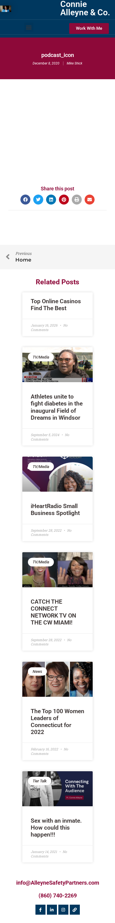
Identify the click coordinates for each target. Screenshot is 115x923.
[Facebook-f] (40, 910)
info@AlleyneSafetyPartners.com (57, 882)
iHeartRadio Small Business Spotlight (55, 509)
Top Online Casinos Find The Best (56, 305)
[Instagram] (63, 910)
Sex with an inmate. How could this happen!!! (56, 827)
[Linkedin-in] (52, 910)
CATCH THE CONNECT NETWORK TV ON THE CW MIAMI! (53, 612)
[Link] (75, 910)
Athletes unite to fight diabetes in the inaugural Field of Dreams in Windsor (57, 407)
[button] (28, 27)
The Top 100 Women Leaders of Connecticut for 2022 (57, 722)
